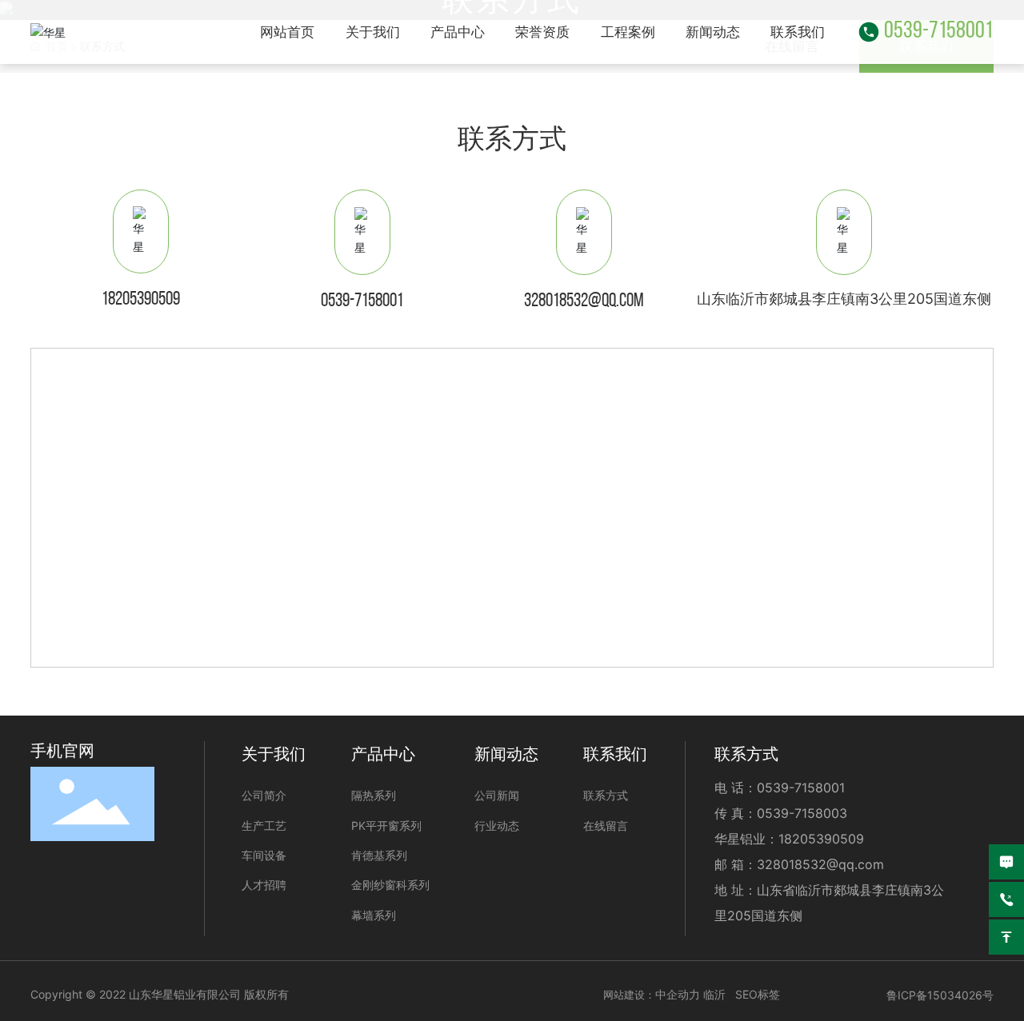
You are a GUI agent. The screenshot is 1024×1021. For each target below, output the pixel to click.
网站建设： (629, 994)
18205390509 (141, 299)
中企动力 (677, 994)
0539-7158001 (938, 31)
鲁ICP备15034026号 (940, 995)
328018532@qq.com (584, 301)
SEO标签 (757, 994)
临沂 (714, 994)
